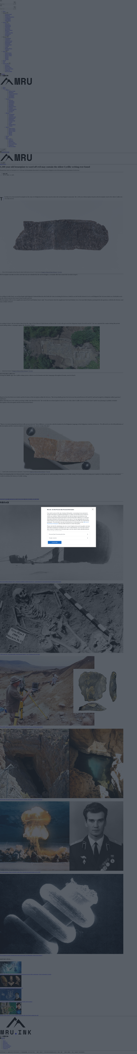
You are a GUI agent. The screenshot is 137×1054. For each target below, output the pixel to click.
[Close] (93, 509)
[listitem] (68, 534)
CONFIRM (55, 542)
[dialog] (68, 527)
